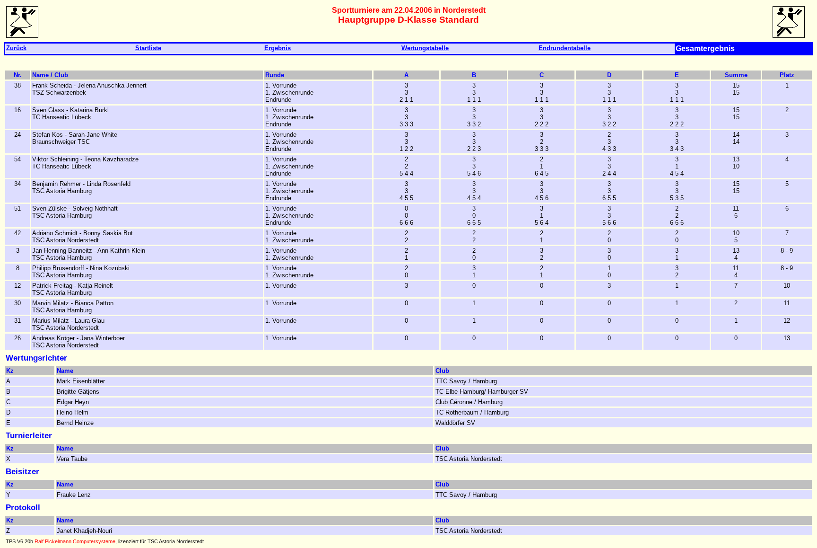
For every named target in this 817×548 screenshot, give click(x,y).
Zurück (16, 48)
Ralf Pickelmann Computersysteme (75, 541)
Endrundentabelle (565, 48)
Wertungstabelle (425, 48)
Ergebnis (277, 48)
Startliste (148, 48)
